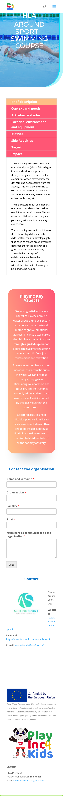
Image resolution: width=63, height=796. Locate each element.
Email (11, 519)
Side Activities (22, 141)
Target (16, 147)
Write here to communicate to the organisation (28, 534)
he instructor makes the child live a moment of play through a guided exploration (31, 339)
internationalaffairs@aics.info (30, 645)
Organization (16, 492)
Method (17, 134)
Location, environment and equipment (28, 124)
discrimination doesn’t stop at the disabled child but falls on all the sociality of (31, 438)
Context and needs (25, 108)
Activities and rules (26, 115)
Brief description (24, 102)
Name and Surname (20, 479)
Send (11, 564)
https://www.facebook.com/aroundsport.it (28, 639)
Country (12, 506)
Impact (16, 154)
